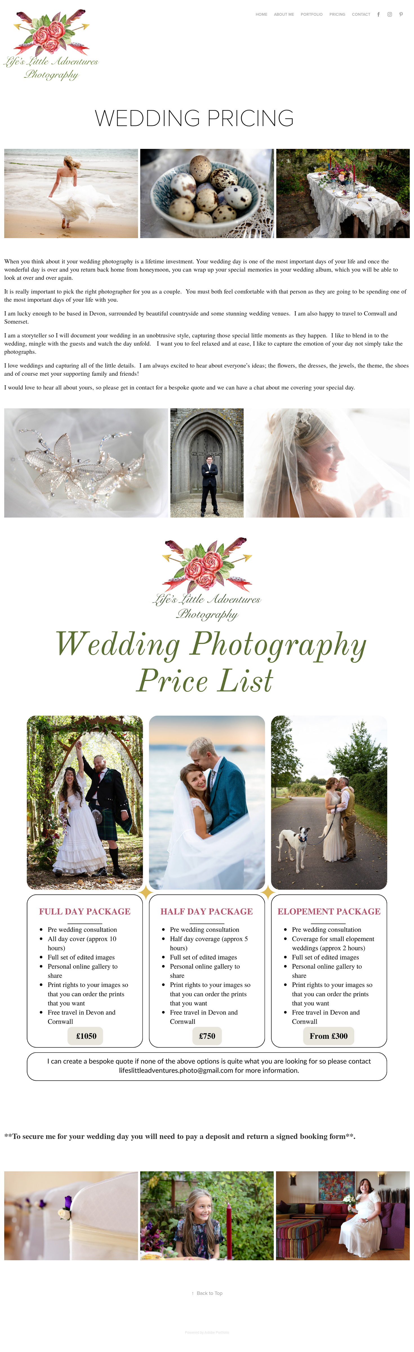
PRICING (337, 14)
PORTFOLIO (312, 14)
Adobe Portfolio (216, 1332)
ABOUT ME (284, 14)
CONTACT (361, 14)
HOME (261, 14)
